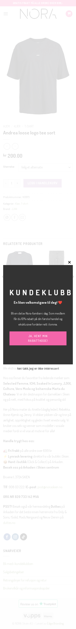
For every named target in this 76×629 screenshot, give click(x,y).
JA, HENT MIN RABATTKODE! (38, 338)
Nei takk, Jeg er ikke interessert (38, 368)
